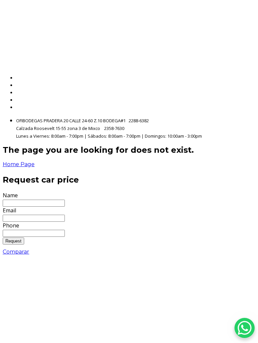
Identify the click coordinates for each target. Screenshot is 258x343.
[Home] (75, 32)
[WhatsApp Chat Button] (244, 328)
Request (13, 241)
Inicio (248, 78)
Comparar (16, 252)
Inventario (241, 85)
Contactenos (238, 100)
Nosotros (243, 92)
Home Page (19, 164)
